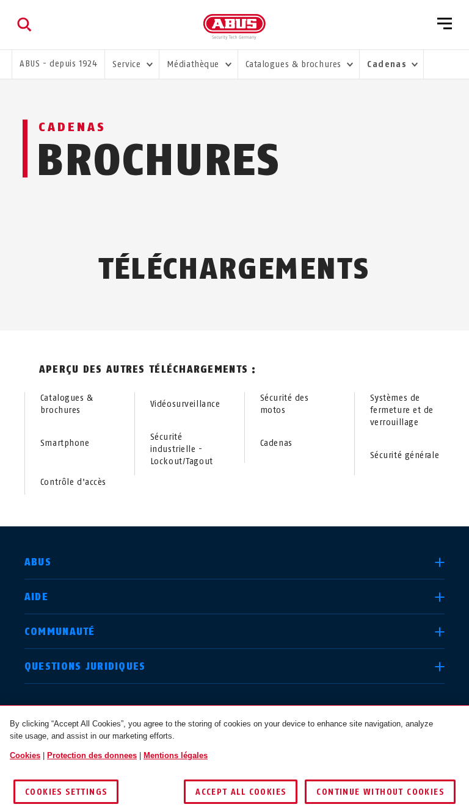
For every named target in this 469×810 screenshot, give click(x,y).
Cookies (25, 755)
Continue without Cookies (380, 792)
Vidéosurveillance (185, 404)
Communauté (59, 631)
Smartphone (65, 443)
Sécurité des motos (284, 404)
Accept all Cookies (240, 792)
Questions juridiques (85, 666)
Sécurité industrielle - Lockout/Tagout (181, 449)
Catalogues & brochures (66, 404)
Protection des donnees (92, 755)
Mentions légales (176, 755)
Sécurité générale (405, 455)
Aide (36, 597)
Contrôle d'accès (73, 482)
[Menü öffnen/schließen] (444, 24)
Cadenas (276, 443)
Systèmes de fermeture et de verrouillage (402, 410)
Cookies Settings (66, 792)
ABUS (37, 562)
